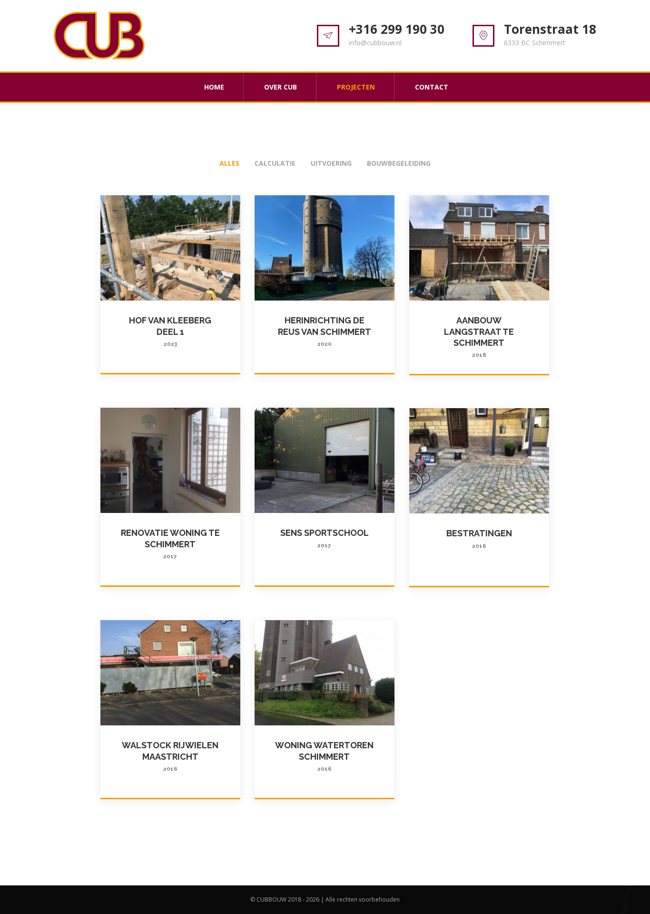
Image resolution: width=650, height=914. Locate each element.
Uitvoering (331, 163)
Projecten (356, 86)
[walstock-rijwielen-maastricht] (170, 672)
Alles (229, 163)
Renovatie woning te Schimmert (170, 544)
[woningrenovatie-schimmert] (170, 460)
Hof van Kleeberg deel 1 (170, 331)
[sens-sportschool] (325, 460)
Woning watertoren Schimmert (324, 756)
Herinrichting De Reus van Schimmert (324, 331)
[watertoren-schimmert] (325, 672)
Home (214, 86)
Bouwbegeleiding (399, 163)
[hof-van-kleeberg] (170, 248)
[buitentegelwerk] (479, 460)
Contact (431, 86)
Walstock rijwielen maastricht (170, 756)
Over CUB (280, 86)
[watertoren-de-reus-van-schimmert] (325, 248)
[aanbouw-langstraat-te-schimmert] (479, 248)
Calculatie (275, 163)
